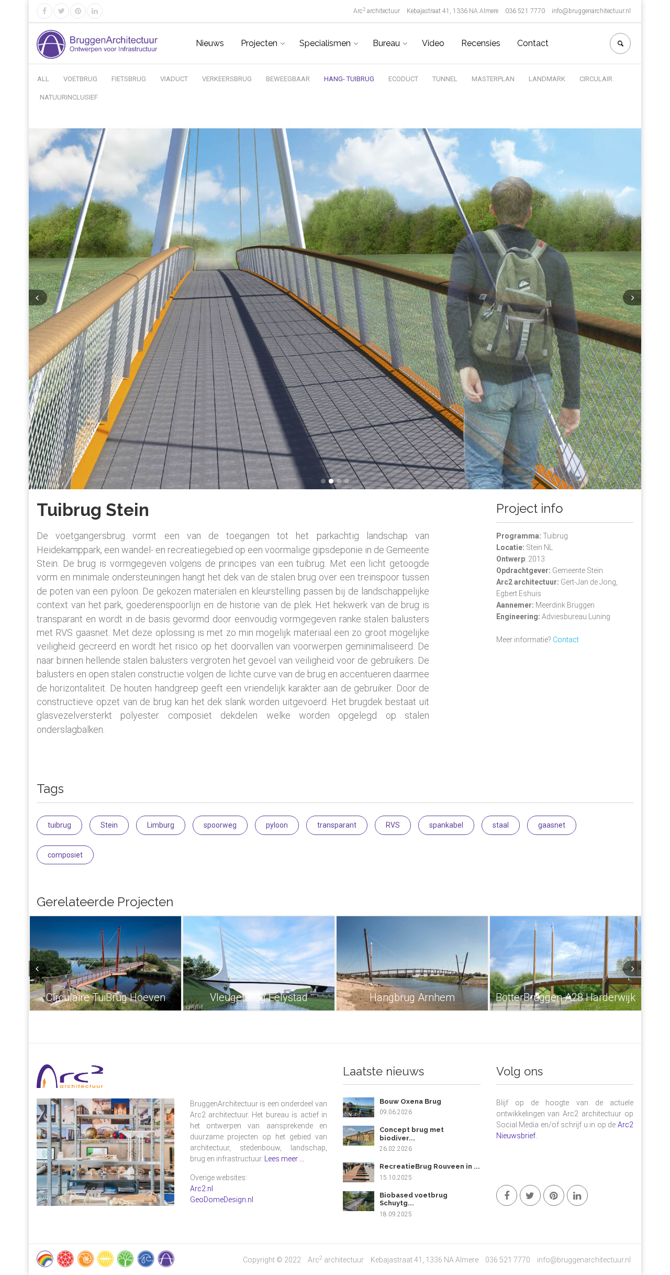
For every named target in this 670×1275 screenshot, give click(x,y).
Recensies (480, 43)
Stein (109, 825)
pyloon (277, 825)
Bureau (386, 43)
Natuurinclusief (69, 97)
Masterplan (493, 79)
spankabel (446, 825)
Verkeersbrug (227, 79)
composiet (65, 855)
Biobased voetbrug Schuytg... (413, 1199)
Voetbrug (80, 79)
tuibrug (59, 825)
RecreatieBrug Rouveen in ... (429, 1166)
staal (501, 825)
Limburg (160, 825)
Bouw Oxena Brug (410, 1101)
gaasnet (551, 825)
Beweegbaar (288, 79)
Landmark (547, 79)
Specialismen (325, 43)
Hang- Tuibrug (349, 79)
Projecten (259, 43)
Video (433, 43)
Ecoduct (403, 79)
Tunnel (444, 79)
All (43, 79)
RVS (393, 825)
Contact (533, 43)
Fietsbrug (128, 79)
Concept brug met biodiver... (411, 1134)
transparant (336, 825)
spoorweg (220, 825)
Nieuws (210, 43)
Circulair (595, 79)
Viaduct (174, 79)
